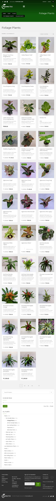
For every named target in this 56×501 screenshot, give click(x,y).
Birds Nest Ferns (11, 429)
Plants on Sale (7, 462)
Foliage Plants (10, 420)
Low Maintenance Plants (10, 446)
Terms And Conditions (14, 482)
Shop (9, 13)
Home (4, 13)
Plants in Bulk (7, 464)
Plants (14, 13)
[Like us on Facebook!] (49, 496)
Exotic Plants (9, 441)
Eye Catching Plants (11, 425)
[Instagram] (7, 2)
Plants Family (7, 457)
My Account (14, 476)
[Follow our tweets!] (51, 496)
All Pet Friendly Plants (12, 422)
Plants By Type (9, 432)
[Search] (51, 392)
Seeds (5, 448)
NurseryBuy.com (29, 496)
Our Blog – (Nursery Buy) (16, 479)
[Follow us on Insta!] (53, 496)
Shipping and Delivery (5, 479)
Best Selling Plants (8, 455)
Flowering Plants (10, 436)
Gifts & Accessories (8, 453)
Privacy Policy (5, 482)
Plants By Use (9, 434)
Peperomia (9, 427)
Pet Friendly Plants (8, 16)
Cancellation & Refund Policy (15, 486)
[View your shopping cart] (53, 6)
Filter (5, 406)
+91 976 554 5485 (19, 1)
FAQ (3, 485)
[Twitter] (5, 2)
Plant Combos (7, 450)
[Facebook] (3, 2)
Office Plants (9, 443)
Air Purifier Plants (10, 439)
